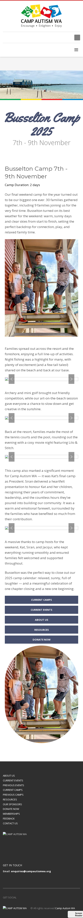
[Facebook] (67, 37)
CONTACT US (10, 823)
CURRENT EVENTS (13, 780)
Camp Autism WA (65, 908)
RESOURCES (10, 799)
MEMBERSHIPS (11, 813)
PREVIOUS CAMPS (13, 794)
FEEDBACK (9, 818)
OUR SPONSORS (12, 804)
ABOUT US (9, 775)
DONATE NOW (11, 809)
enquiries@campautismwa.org (31, 871)
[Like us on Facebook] (19, 897)
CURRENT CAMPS (13, 790)
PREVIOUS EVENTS (13, 785)
